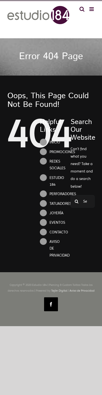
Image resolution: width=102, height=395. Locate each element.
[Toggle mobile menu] (92, 9)
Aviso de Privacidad (82, 290)
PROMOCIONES (62, 151)
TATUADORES (60, 203)
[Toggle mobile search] (81, 9)
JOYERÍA (56, 213)
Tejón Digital (59, 290)
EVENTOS (57, 222)
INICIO (55, 142)
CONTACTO (59, 232)
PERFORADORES (63, 193)
